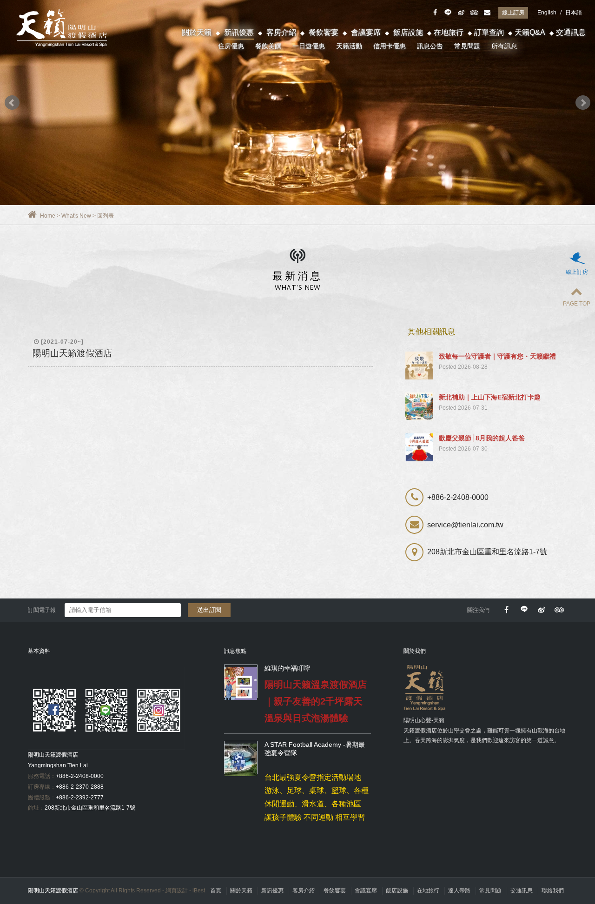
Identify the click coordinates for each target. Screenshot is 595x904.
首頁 (215, 890)
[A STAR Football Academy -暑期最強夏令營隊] (241, 760)
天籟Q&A (530, 32)
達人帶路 (459, 890)
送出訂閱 (209, 609)
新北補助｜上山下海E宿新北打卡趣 (490, 397)
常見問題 (467, 46)
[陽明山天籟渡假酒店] (297, 102)
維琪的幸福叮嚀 (287, 668)
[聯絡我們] (487, 13)
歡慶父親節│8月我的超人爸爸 (482, 438)
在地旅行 (448, 32)
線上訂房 (513, 12)
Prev (12, 102)
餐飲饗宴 (323, 32)
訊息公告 (430, 46)
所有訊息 (504, 46)
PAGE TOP (576, 303)
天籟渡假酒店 (62, 28)
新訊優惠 (239, 32)
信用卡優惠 (389, 46)
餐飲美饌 (268, 46)
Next (582, 102)
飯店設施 (408, 32)
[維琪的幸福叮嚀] (241, 683)
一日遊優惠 (308, 46)
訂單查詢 (489, 32)
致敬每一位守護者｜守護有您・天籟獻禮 (497, 356)
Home (47, 216)
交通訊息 (571, 32)
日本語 (573, 12)
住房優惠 (231, 46)
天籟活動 (349, 46)
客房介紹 (281, 32)
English (546, 12)
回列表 (105, 216)
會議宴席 (366, 32)
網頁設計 (176, 890)
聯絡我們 (553, 890)
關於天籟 (197, 32)
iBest (198, 890)
